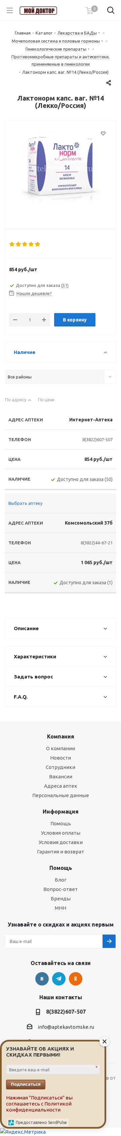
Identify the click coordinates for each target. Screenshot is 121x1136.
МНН (60, 908)
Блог (61, 880)
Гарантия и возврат (60, 851)
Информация (61, 812)
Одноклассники (75, 978)
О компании (60, 748)
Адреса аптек (60, 786)
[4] (31, 244)
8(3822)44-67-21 (97, 542)
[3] (25, 244)
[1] (12, 244)
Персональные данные (60, 795)
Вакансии (60, 776)
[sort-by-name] (18, 402)
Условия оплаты (60, 833)
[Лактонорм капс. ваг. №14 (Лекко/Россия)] (60, 169)
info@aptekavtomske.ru (66, 1027)
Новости (60, 758)
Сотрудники (60, 767)
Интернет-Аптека (91, 419)
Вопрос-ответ (60, 889)
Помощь (60, 823)
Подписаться (26, 1084)
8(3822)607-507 (97, 439)
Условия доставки (61, 842)
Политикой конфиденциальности (39, 1107)
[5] (38, 244)
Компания (60, 736)
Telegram (59, 978)
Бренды (61, 898)
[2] (18, 244)
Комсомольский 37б (89, 523)
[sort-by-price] (48, 402)
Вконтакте (42, 978)
